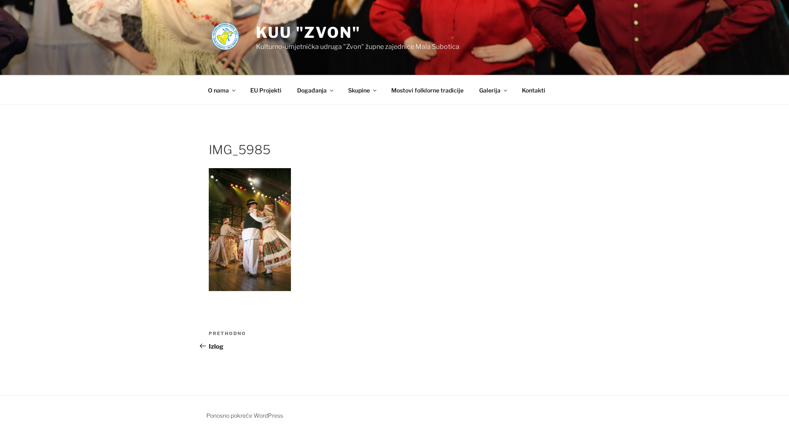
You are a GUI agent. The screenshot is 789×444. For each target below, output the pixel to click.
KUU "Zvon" (308, 32)
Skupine (359, 90)
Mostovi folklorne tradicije (427, 90)
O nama (218, 90)
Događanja (312, 90)
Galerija (490, 90)
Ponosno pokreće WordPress (244, 415)
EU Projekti (265, 90)
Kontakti (533, 90)
